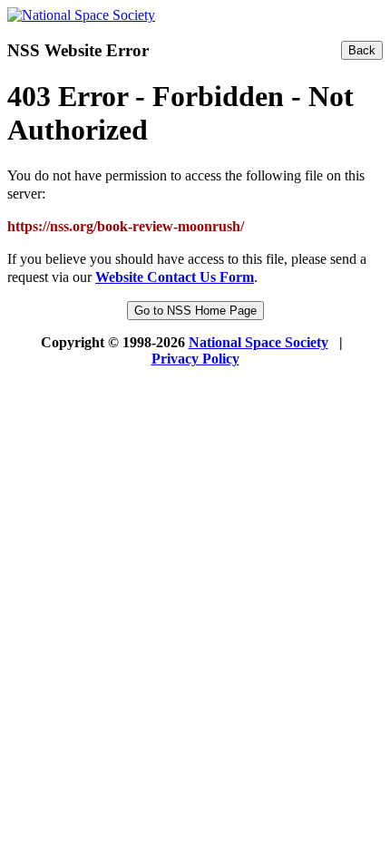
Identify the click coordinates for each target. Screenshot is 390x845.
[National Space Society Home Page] (81, 15)
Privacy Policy (195, 358)
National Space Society (258, 342)
